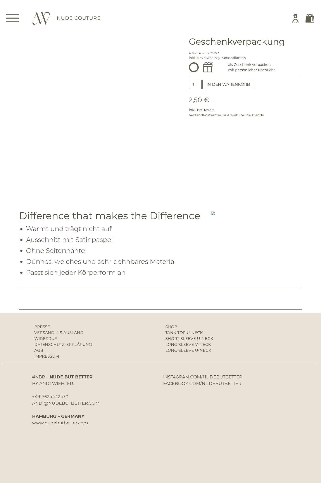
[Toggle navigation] (12, 18)
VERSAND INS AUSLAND (58, 332)
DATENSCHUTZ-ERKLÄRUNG (63, 344)
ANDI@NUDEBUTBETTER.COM (66, 403)
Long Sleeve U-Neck (188, 350)
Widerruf (45, 338)
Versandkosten (234, 58)
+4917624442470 (50, 396)
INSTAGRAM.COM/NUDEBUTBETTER (202, 377)
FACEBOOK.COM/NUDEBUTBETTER (202, 383)
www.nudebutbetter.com (60, 422)
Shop (171, 326)
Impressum (46, 356)
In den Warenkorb (228, 84)
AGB (38, 350)
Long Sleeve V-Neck (188, 344)
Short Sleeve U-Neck (189, 338)
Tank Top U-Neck (184, 332)
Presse (42, 326)
